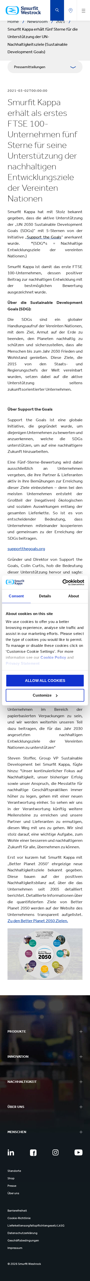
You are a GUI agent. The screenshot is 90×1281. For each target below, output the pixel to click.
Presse (12, 1185)
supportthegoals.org (26, 548)
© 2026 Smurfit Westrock (24, 1264)
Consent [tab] (16, 596)
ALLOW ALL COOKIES (45, 680)
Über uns (13, 1193)
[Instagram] (55, 1152)
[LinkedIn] (11, 1152)
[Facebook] (33, 1152)
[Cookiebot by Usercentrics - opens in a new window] (63, 582)
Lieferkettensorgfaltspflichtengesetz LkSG (36, 1225)
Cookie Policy (53, 657)
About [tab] (73, 596)
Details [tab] (45, 596)
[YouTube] (78, 1152)
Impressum (15, 1248)
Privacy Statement (23, 663)
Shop (11, 1178)
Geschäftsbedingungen (23, 1240)
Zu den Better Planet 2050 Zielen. (38, 920)
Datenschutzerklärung (23, 1233)
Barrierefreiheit (17, 1210)
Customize (42, 695)
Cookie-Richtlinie (19, 1218)
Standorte (14, 1171)
